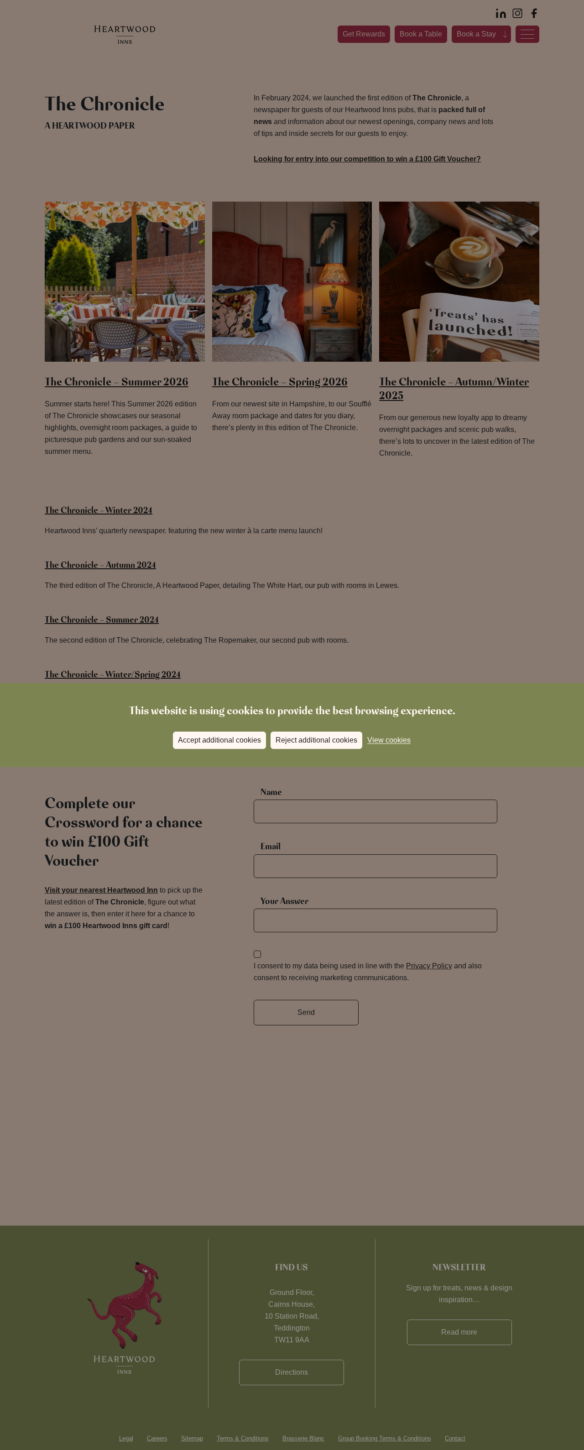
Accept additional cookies (219, 740)
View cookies (389, 740)
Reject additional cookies (316, 740)
